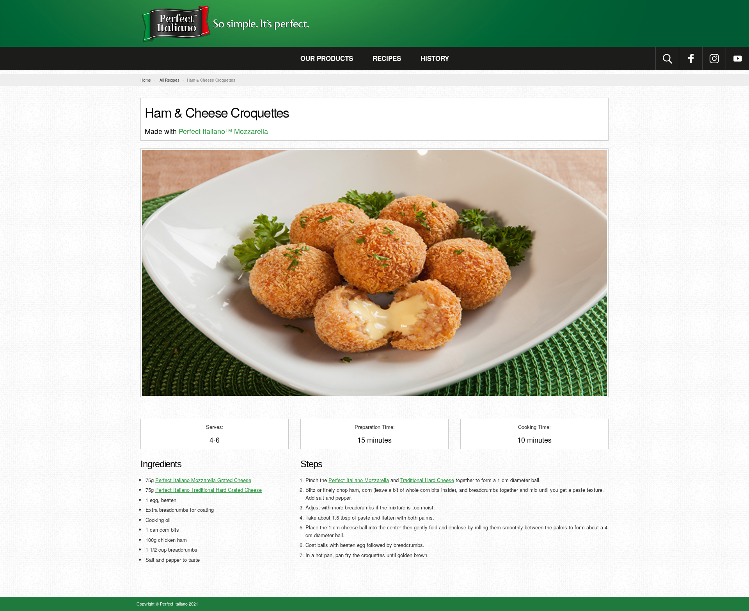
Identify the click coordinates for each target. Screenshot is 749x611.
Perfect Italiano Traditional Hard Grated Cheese (208, 489)
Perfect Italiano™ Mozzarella (223, 131)
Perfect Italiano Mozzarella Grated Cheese (203, 480)
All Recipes (169, 80)
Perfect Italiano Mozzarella (358, 480)
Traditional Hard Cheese (427, 480)
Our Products (326, 58)
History (435, 58)
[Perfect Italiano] (374, 23)
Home (145, 80)
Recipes (387, 58)
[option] (374, 273)
